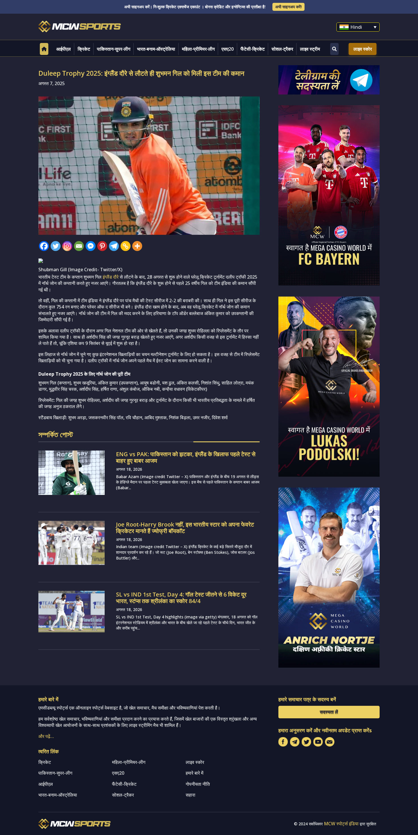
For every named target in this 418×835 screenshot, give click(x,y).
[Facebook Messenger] (91, 246)
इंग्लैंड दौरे (111, 277)
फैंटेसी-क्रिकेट (253, 49)
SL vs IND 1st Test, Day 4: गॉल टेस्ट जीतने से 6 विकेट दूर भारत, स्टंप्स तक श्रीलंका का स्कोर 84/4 (181, 598)
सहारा (190, 795)
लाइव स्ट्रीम (310, 49)
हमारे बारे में (194, 773)
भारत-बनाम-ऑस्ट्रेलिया (156, 49)
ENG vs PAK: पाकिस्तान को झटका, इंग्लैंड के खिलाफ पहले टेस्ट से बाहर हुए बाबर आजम (185, 457)
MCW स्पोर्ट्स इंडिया (341, 823)
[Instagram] (67, 246)
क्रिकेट (84, 49)
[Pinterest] (102, 246)
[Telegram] (114, 246)
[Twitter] (56, 246)
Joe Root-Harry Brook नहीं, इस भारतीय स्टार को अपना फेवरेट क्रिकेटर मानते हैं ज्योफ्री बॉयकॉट (185, 528)
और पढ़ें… (46, 736)
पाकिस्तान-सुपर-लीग (113, 49)
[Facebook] (44, 246)
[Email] (79, 246)
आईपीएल (63, 49)
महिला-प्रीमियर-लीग (198, 49)
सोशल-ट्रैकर (282, 49)
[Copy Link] (126, 246)
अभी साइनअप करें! (288, 6)
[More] (137, 246)
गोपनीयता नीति (198, 784)
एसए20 (228, 49)
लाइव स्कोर (362, 49)
